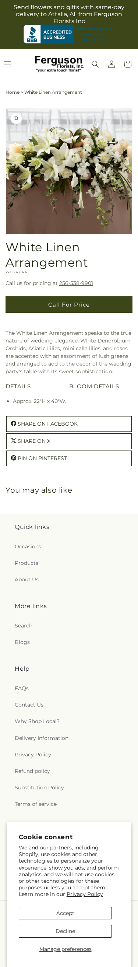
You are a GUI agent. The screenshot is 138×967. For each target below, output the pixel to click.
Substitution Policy (39, 787)
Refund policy (32, 771)
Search (23, 625)
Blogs (22, 642)
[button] (95, 64)
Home (13, 92)
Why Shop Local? (37, 721)
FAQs (22, 688)
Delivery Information (41, 738)
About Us (27, 579)
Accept (65, 913)
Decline (65, 931)
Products (26, 563)
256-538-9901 (76, 283)
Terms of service (36, 804)
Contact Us (29, 704)
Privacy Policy (85, 894)
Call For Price (69, 304)
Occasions (28, 546)
